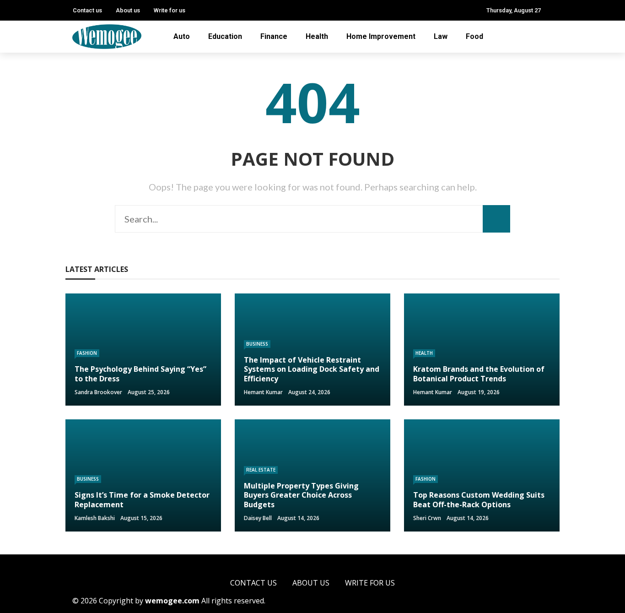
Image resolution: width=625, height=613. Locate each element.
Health (317, 36)
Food (474, 36)
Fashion (87, 353)
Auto (181, 36)
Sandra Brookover (98, 392)
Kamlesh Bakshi (95, 518)
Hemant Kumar (263, 392)
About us (128, 10)
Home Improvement (380, 36)
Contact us (87, 10)
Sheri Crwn (427, 518)
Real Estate (260, 470)
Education (225, 36)
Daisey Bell (258, 518)
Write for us (169, 10)
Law (440, 36)
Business (257, 344)
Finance (273, 36)
